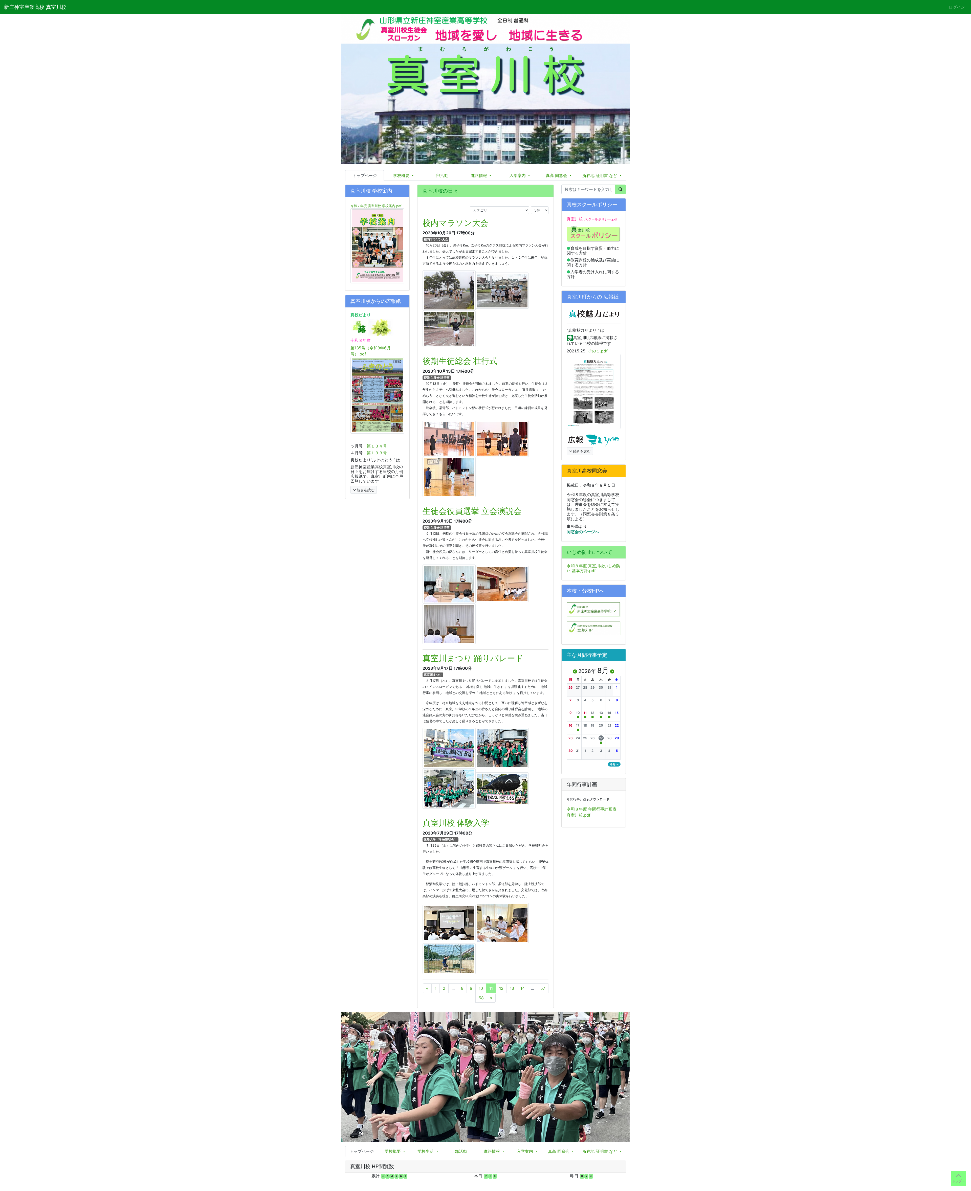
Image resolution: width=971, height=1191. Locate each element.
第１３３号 (377, 452)
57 (542, 988)
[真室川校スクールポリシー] (594, 233)
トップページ (364, 175)
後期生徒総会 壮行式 (460, 361)
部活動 (442, 175)
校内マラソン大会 (455, 223)
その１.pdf (598, 350)
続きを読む (365, 490)
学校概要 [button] (402, 175)
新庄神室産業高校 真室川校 (35, 7)
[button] (570, 687)
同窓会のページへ (583, 531)
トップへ (958, 1181)
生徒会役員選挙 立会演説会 (472, 511)
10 (481, 988)
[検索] (620, 189)
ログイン (957, 7)
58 (481, 997)
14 (522, 988)
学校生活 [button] (426, 1152)
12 (501, 988)
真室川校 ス (592, 218)
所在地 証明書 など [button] (600, 175)
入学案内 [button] (518, 175)
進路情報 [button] (479, 175)
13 (512, 988)
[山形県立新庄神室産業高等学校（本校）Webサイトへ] (594, 609)
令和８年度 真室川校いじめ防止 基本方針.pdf (593, 568)
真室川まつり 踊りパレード (473, 658)
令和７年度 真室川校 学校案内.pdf (376, 206)
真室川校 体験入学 (456, 823)
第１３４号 (377, 445)
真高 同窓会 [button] (557, 175)
